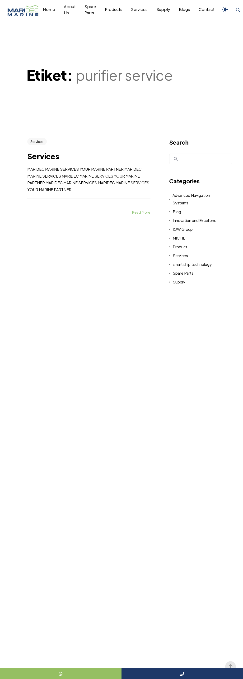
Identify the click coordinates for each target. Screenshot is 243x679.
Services (36, 141)
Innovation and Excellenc (194, 220)
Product (180, 246)
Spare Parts (183, 273)
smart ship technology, (192, 264)
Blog (177, 211)
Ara (176, 159)
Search (178, 142)
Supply (179, 281)
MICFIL (179, 238)
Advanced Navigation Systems (191, 199)
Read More (141, 212)
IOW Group (183, 229)
